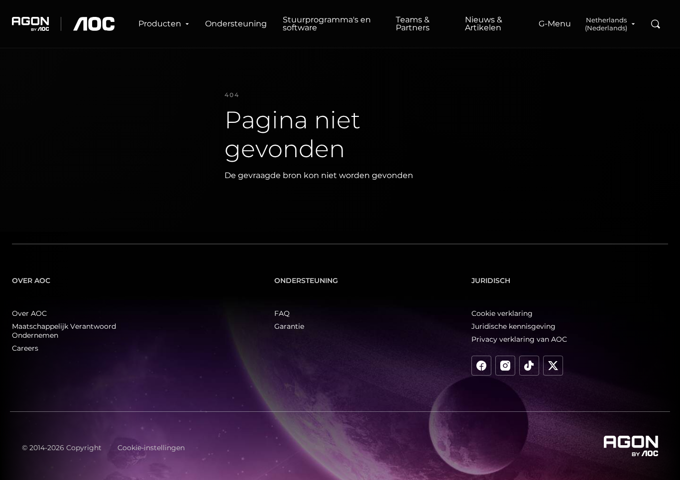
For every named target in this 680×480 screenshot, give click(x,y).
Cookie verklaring (502, 313)
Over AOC (29, 313)
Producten (159, 23)
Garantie (289, 326)
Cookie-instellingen (151, 447)
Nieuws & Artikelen (483, 23)
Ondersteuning (236, 23)
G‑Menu (555, 23)
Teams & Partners (413, 23)
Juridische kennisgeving (513, 326)
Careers (25, 348)
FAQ (282, 313)
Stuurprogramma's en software (327, 23)
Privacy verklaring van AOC (519, 339)
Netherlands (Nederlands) (606, 24)
